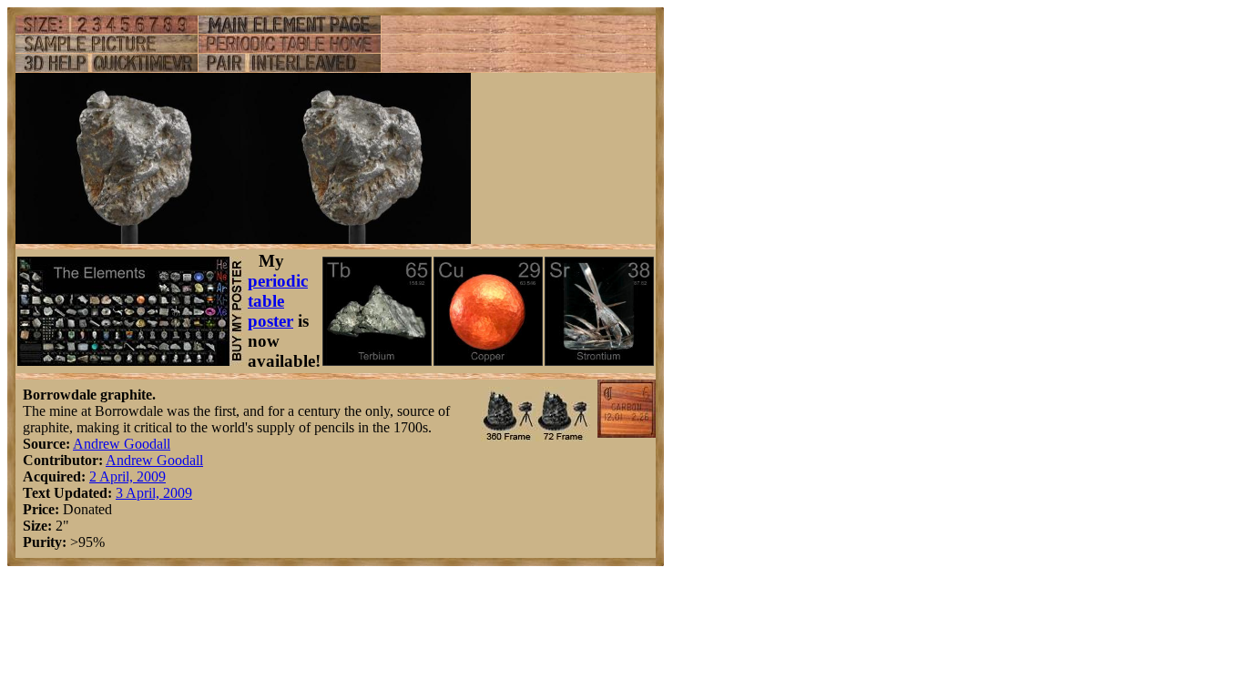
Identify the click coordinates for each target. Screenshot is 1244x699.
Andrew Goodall (121, 443)
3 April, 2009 (154, 493)
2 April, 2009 (127, 476)
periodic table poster (278, 300)
